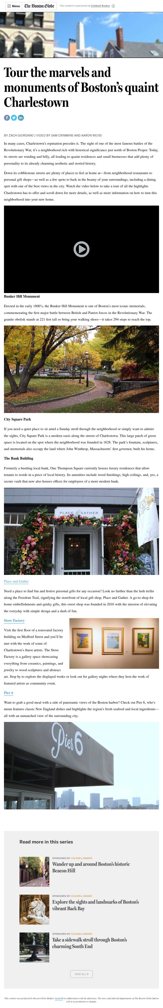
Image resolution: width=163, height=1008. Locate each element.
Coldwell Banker (100, 6)
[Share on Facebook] (7, 119)
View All (82, 974)
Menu (16, 6)
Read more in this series (46, 842)
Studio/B (59, 998)
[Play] (81, 249)
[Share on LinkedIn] (21, 119)
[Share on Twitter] (14, 119)
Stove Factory (14, 620)
